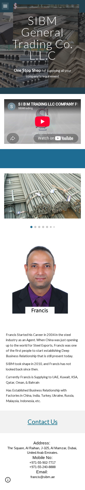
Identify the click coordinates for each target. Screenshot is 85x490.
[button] (5, 6)
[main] (42, 38)
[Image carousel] (42, 200)
